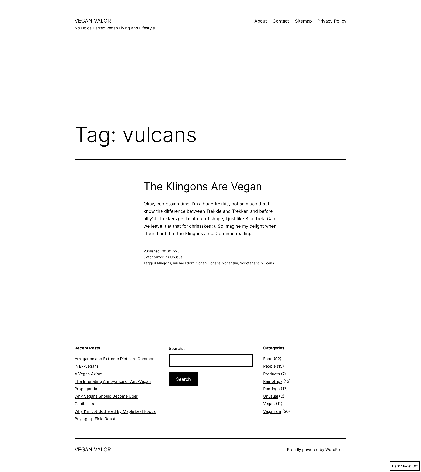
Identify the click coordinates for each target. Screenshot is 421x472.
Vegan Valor (93, 21)
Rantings (271, 388)
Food (268, 358)
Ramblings (272, 381)
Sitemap (303, 21)
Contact (281, 21)
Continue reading (234, 233)
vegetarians (249, 263)
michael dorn (183, 263)
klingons (164, 263)
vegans (214, 263)
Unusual (176, 257)
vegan (201, 263)
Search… (177, 348)
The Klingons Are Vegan (203, 186)
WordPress (335, 449)
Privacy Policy (332, 21)
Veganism (272, 411)
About (260, 21)
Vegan (269, 403)
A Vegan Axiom (89, 374)
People (269, 366)
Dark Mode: (401, 466)
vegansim (230, 263)
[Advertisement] (210, 83)
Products (271, 374)
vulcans (267, 263)
